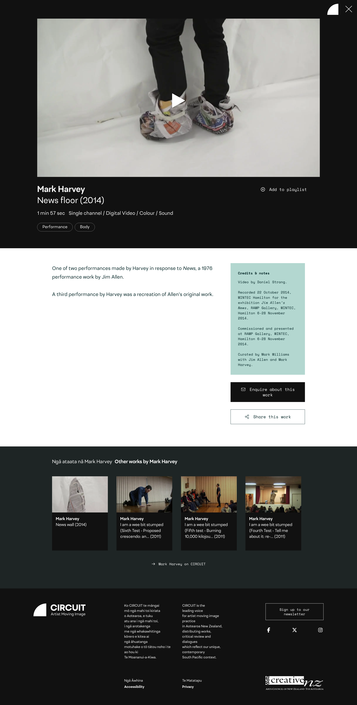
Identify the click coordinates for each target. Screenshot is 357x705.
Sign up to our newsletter (294, 611)
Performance (54, 227)
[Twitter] (294, 630)
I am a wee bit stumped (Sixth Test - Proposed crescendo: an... (141, 531)
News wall (65, 525)
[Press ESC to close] (348, 9)
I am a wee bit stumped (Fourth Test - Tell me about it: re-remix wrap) (273, 513)
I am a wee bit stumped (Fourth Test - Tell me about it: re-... (270, 531)
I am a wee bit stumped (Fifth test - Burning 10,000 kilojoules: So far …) (209, 513)
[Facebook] (269, 630)
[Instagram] (320, 630)
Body (85, 227)
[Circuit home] (62, 609)
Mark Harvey (61, 189)
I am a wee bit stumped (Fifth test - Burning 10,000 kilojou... (206, 531)
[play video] (178, 100)
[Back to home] (332, 9)
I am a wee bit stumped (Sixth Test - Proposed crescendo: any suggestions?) (144, 513)
